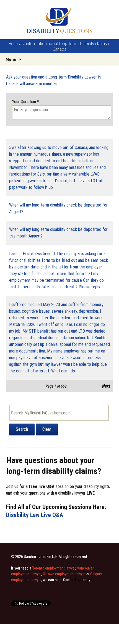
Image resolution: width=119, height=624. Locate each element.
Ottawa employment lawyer (64, 574)
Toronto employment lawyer (53, 568)
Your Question (25, 101)
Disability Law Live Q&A (34, 514)
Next (106, 386)
